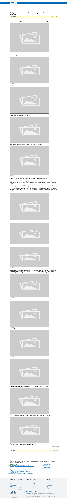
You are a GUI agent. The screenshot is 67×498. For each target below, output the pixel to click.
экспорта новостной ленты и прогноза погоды (31, 497)
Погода (47, 484)
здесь (19, 54)
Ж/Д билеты (11, 483)
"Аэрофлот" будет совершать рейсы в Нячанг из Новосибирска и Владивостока (22, 466)
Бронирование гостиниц (12, 481)
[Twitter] (15, 16)
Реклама (30, 491)
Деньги (47, 486)
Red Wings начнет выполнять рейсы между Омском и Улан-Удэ (19, 465)
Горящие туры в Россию (47, 468)
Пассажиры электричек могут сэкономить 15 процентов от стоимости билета (21, 473)
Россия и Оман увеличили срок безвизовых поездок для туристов (20, 471)
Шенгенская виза (36, 483)
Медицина (47, 488)
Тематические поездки (21, 488)
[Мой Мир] (13, 16)
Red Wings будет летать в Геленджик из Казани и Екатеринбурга (19, 470)
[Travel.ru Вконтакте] (37, 491)
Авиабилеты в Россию (46, 467)
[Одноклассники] (12, 16)
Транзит (35, 484)
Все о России (45, 465)
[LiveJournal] (14, 16)
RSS (57, 16)
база (47, 386)
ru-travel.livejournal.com (55, 446)
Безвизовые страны (37, 482)
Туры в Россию (45, 466)
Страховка (11, 486)
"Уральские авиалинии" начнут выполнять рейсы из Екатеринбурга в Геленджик (22, 469)
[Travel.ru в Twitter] (34, 491)
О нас (27, 491)
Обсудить (53, 16)
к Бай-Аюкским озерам (44, 84)
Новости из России (14, 464)
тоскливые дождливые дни (53, 55)
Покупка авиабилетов (13, 482)
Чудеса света (20, 489)
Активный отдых (20, 487)
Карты (47, 487)
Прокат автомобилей (13, 485)
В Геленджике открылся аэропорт (15, 472)
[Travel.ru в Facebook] (35, 491)
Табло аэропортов (49, 485)
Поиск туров (11, 484)
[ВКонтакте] (11, 16)
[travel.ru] (13, 3)
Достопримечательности (21, 486)
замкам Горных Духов (30, 328)
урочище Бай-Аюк (17, 176)
